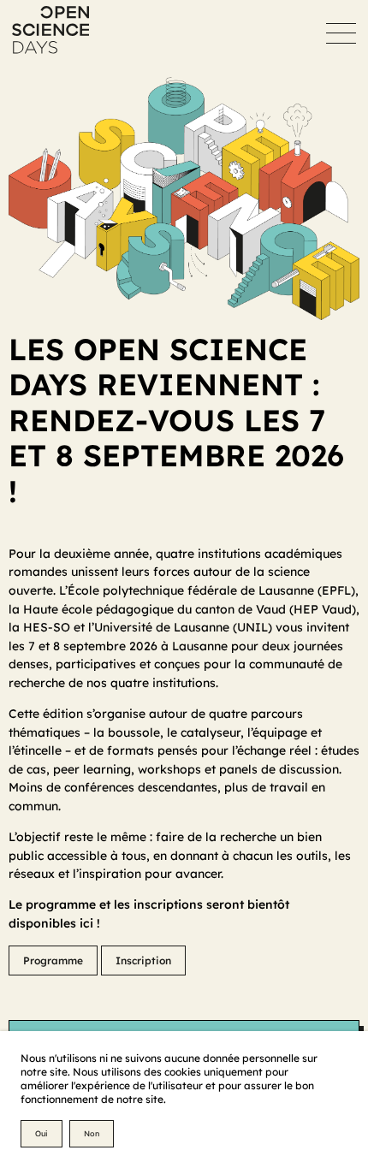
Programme (53, 960)
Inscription (143, 960)
